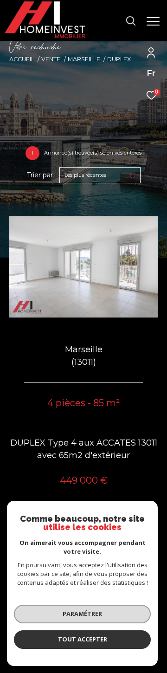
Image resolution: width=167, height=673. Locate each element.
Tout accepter (82, 639)
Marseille (84, 59)
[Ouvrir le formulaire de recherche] (131, 21)
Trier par (40, 175)
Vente (50, 59)
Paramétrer (82, 613)
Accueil (21, 59)
